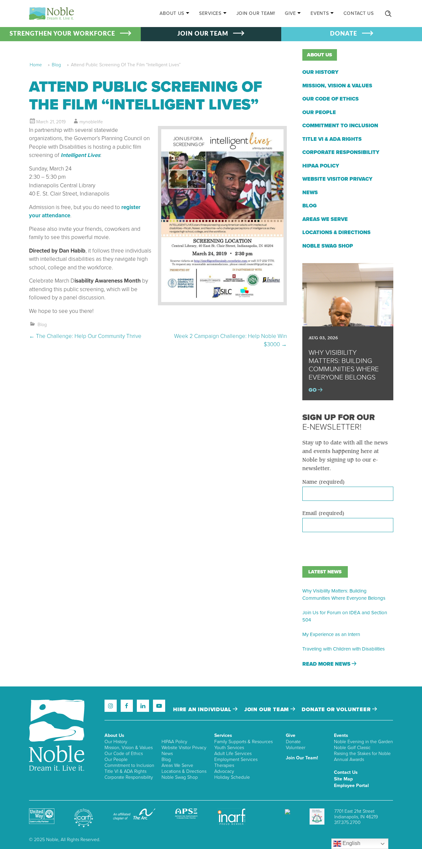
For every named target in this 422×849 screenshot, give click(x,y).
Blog (56, 65)
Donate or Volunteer (337, 709)
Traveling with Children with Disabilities (343, 649)
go (313, 390)
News (310, 192)
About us (319, 55)
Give (290, 13)
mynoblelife (91, 122)
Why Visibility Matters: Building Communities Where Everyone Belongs (343, 594)
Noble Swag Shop (327, 246)
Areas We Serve (325, 219)
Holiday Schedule (232, 777)
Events (320, 13)
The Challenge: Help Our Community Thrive (85, 336)
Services (210, 13)
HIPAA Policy (320, 166)
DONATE (343, 34)
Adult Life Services (233, 753)
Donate (293, 741)
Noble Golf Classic (352, 747)
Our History (320, 72)
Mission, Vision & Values (337, 85)
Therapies (224, 765)
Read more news (327, 664)
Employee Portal (351, 785)
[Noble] (51, 13)
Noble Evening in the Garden (363, 741)
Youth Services (229, 747)
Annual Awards (349, 759)
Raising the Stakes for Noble (362, 753)
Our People (319, 112)
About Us (172, 13)
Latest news (325, 572)
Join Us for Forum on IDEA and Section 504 (344, 616)
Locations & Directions (336, 232)
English (350, 843)
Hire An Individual (203, 709)
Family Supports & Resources (243, 741)
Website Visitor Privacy (337, 179)
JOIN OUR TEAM (202, 34)
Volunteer (295, 747)
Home (36, 65)
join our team (267, 709)
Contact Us (359, 13)
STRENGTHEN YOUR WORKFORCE (62, 34)
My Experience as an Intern (331, 634)
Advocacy (224, 771)
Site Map (343, 779)
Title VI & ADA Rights (332, 139)
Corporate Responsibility (340, 152)
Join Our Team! (255, 13)
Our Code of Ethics (330, 99)
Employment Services (235, 759)
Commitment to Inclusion (340, 125)
